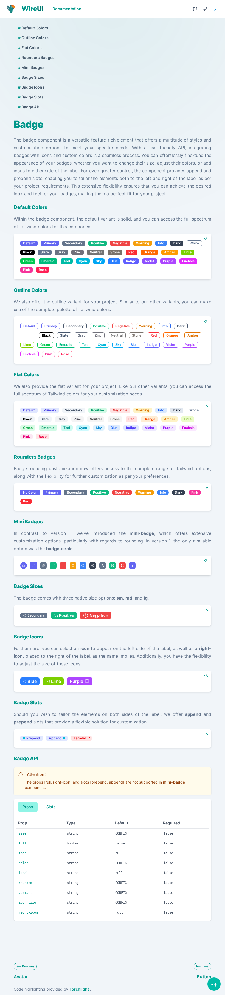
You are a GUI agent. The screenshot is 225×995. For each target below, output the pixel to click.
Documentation (66, 8)
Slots (50, 806)
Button (204, 976)
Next (199, 966)
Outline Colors (33, 37)
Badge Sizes (31, 77)
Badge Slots (31, 97)
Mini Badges (31, 67)
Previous (28, 966)
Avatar (20, 976)
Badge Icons (31, 87)
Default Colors (33, 28)
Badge (29, 124)
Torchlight (79, 989)
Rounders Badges (36, 57)
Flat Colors (30, 47)
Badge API (29, 106)
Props (27, 806)
